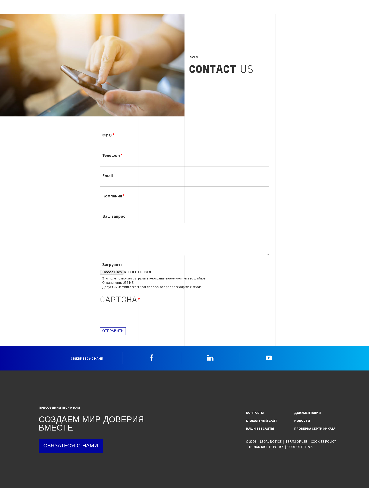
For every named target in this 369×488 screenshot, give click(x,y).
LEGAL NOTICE (271, 441)
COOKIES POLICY (323, 441)
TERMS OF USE (296, 441)
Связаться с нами (70, 446)
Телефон (111, 155)
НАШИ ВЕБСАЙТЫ (260, 428)
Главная (194, 57)
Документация (307, 412)
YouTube (269, 357)
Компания (112, 195)
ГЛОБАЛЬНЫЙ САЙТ (261, 420)
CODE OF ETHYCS (300, 447)
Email (107, 175)
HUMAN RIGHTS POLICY (266, 447)
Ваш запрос (113, 216)
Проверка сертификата (314, 428)
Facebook (152, 357)
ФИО (107, 135)
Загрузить (112, 264)
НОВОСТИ (302, 420)
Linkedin (210, 357)
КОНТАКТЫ (255, 412)
